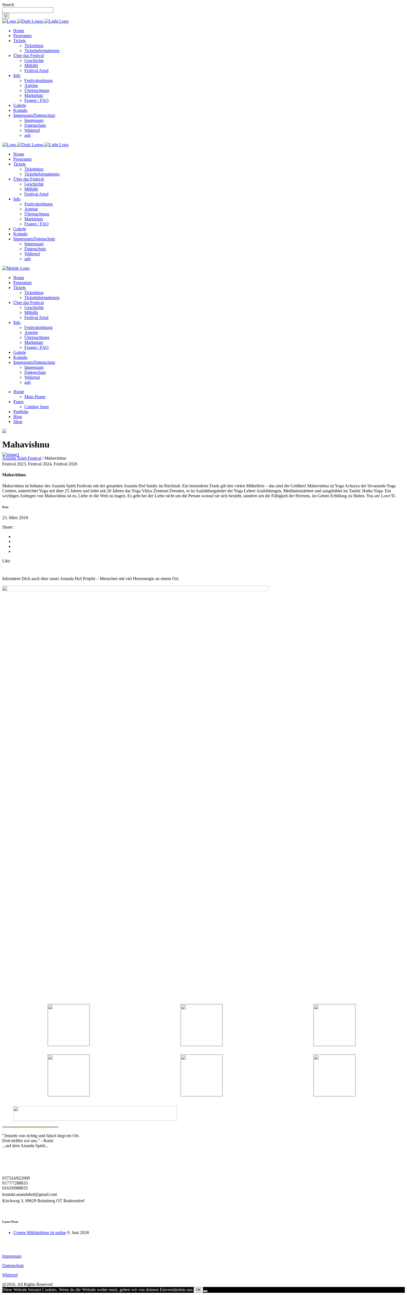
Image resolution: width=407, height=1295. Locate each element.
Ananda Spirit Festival (21, 458)
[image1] (10, 454)
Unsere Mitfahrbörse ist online (39, 1232)
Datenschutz (13, 1265)
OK (198, 1290)
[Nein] (205, 1291)
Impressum (11, 1256)
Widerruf (10, 1275)
